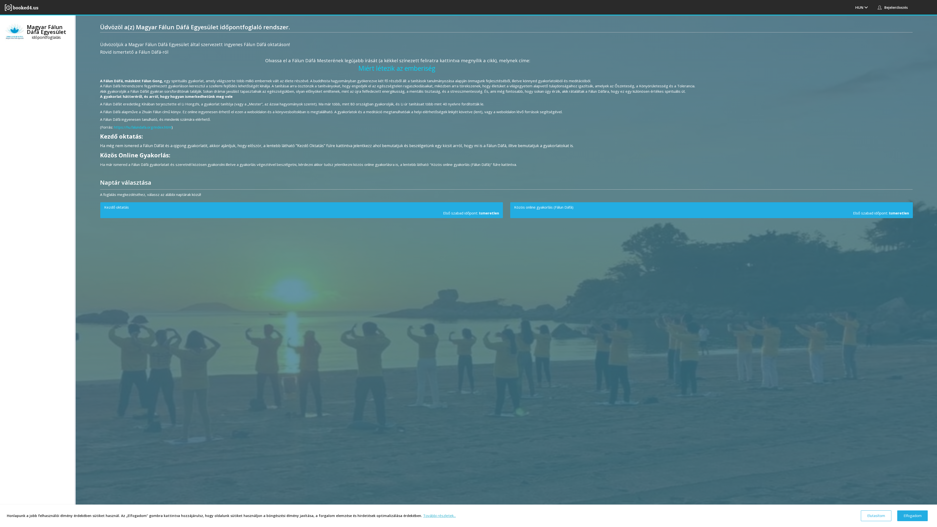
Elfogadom (913, 515)
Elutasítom (876, 515)
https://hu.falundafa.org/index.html (143, 127)
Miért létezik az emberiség (396, 68)
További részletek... (439, 515)
